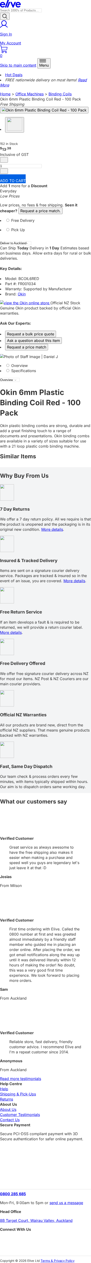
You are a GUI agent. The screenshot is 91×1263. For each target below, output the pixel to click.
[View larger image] (44, 110)
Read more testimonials (20, 1078)
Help (4, 1089)
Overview (19, 365)
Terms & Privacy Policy (57, 1261)
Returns (6, 1099)
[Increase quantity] (4, 171)
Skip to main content (18, 65)
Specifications (23, 370)
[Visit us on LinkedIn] (45, 1248)
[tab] (45, 222)
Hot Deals (13, 74)
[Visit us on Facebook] (45, 1240)
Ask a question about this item (33, 340)
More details (52, 529)
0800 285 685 (13, 1193)
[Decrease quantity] (4, 160)
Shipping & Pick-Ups (18, 1094)
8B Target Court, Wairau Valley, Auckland (36, 1220)
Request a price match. (40, 210)
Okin (22, 294)
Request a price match (26, 347)
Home (5, 94)
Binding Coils (60, 94)
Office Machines (29, 94)
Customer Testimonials (20, 1114)
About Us (8, 1109)
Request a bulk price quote (30, 334)
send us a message (66, 1202)
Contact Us (10, 1119)
